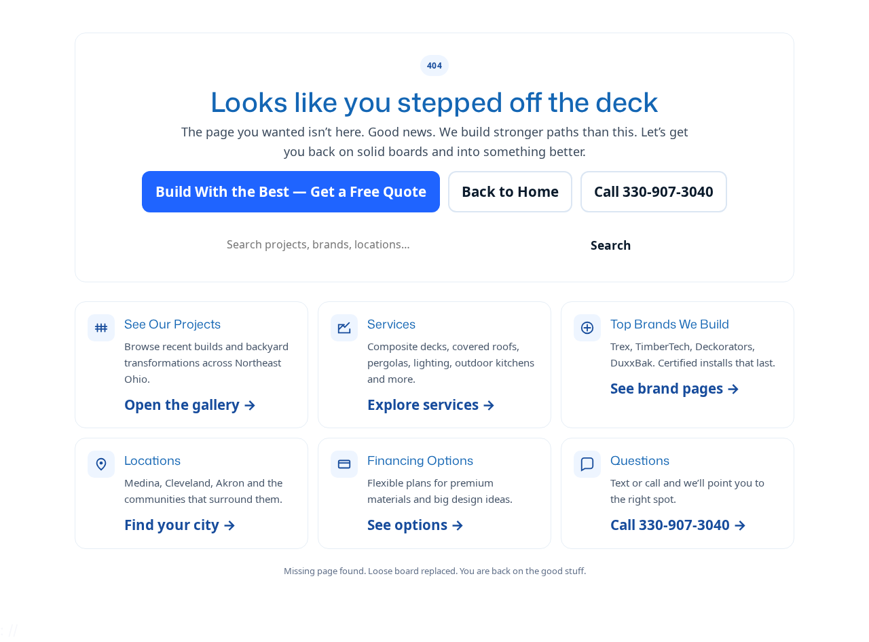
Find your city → (180, 524)
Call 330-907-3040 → (678, 524)
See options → (415, 524)
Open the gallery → (190, 404)
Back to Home (510, 191)
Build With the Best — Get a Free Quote (290, 191)
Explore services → (431, 404)
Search (611, 245)
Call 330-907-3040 (654, 191)
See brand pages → (675, 388)
